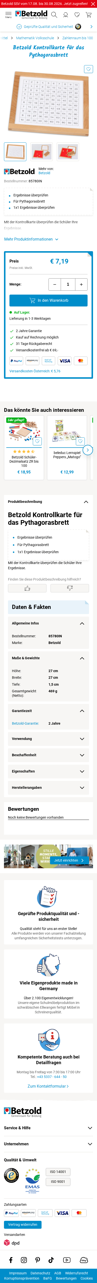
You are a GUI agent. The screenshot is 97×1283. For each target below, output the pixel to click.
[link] (77, 14)
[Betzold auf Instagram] (24, 1261)
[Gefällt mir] (27, 588)
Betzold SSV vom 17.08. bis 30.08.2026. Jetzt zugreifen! (44, 4)
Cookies (87, 1278)
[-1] (55, 284)
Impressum (18, 1273)
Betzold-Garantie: (25, 723)
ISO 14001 (58, 1172)
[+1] (81, 284)
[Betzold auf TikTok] (51, 1261)
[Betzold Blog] (84, 1261)
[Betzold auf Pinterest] (37, 1261)
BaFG (47, 1278)
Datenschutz (40, 1273)
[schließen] (93, 4)
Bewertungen (66, 1278)
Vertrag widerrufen (22, 1224)
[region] (48, 653)
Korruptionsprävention (21, 1278)
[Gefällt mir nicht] (69, 588)
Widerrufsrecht (76, 1273)
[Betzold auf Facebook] (10, 1261)
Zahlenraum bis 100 (77, 38)
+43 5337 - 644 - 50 (52, 1077)
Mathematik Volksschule (35, 38)
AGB (57, 1273)
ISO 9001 (58, 1182)
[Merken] (88, 69)
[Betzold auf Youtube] (66, 1261)
